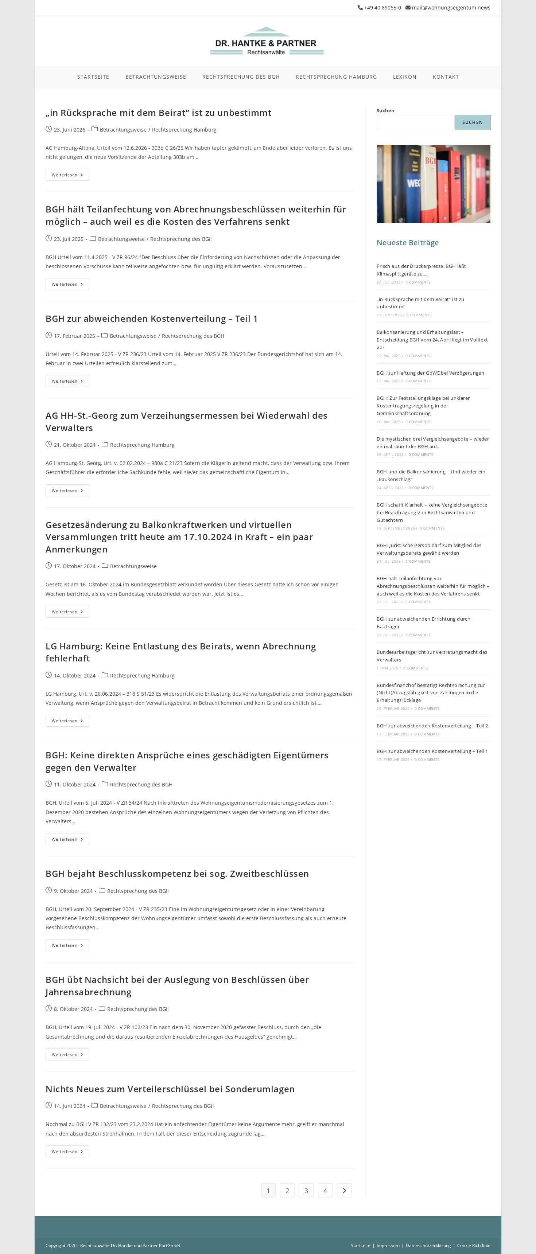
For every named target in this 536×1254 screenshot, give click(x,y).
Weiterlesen (70, 176)
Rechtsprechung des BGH (181, 238)
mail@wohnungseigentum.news (451, 7)
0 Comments (417, 282)
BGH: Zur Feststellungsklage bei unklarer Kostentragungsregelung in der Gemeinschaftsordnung (423, 406)
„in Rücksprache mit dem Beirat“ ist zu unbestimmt (158, 112)
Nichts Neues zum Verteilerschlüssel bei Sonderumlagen (170, 1089)
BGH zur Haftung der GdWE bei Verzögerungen (430, 373)
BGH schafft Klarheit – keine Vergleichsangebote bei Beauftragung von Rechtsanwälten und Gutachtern (432, 512)
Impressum (388, 1245)
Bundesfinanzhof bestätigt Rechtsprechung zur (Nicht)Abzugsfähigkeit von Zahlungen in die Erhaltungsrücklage (431, 693)
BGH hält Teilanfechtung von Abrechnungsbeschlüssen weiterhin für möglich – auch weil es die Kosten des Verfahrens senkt (196, 215)
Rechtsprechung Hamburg (184, 129)
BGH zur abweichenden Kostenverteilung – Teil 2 (432, 725)
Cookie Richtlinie (473, 1245)
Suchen (386, 110)
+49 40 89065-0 (382, 7)
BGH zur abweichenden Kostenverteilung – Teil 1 (152, 318)
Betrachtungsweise (123, 129)
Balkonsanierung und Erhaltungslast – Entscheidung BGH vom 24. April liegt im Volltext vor (432, 340)
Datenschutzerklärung (428, 1245)
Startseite (360, 1245)
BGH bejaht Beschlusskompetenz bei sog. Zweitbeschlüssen (177, 873)
